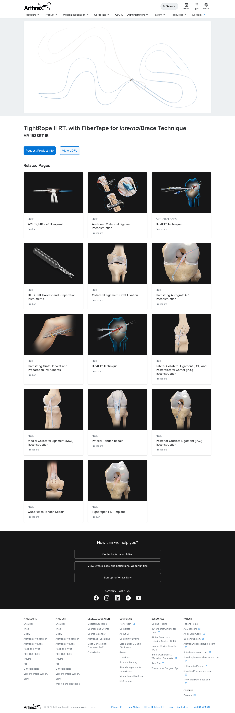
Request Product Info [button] (40, 150)
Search (169, 6)
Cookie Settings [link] (202, 707)
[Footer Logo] (32, 706)
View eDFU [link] (70, 150)
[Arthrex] (37, 6)
